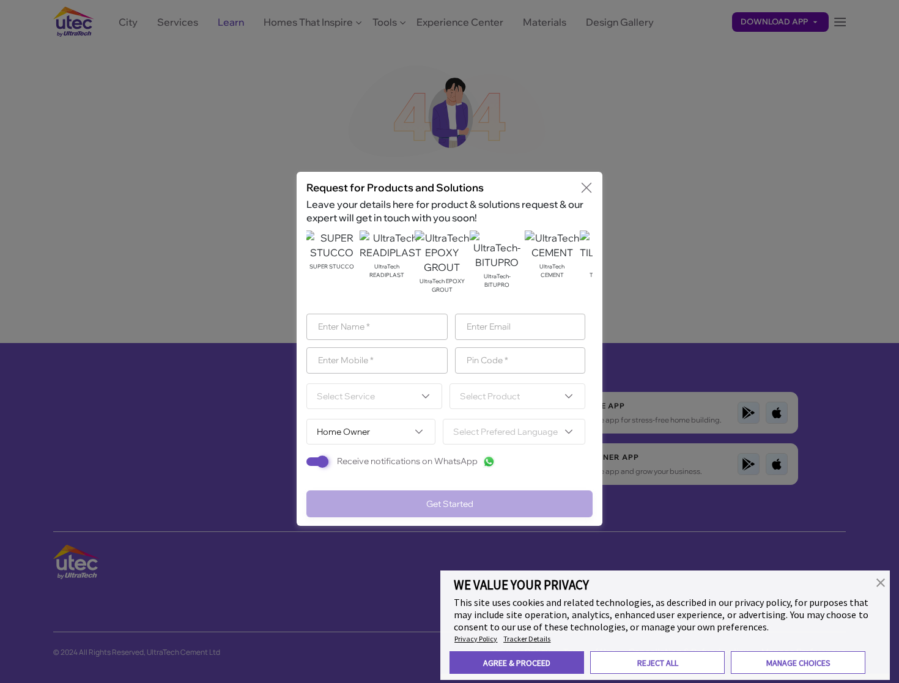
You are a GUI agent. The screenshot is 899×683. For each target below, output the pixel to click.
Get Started (449, 503)
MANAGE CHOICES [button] (798, 662)
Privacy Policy (475, 638)
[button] (880, 581)
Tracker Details (526, 638)
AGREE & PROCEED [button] (516, 662)
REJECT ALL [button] (657, 662)
